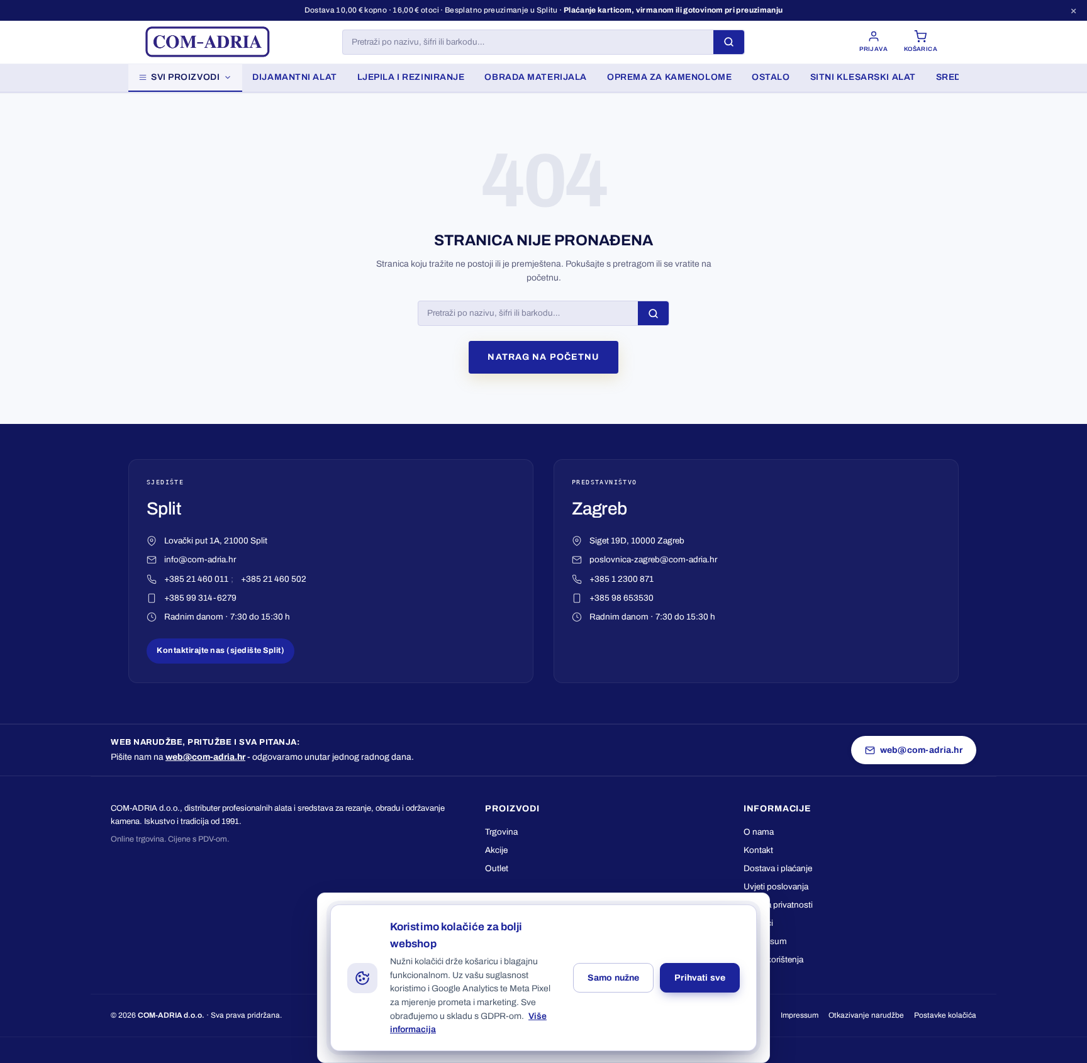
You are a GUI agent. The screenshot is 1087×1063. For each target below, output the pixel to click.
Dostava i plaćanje (778, 868)
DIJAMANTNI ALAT (294, 77)
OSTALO (770, 77)
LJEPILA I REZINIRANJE (411, 77)
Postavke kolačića (945, 1015)
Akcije (496, 850)
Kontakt (758, 850)
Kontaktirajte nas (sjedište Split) (220, 650)
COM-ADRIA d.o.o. (171, 1015)
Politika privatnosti (778, 905)
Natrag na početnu (543, 357)
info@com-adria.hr (200, 559)
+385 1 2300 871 (621, 579)
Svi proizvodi (185, 77)
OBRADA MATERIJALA (535, 77)
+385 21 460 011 (196, 579)
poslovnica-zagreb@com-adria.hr (653, 559)
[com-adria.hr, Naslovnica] (206, 42)
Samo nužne (613, 977)
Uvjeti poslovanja (776, 886)
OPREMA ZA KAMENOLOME (669, 77)
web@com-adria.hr (205, 757)
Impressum (765, 941)
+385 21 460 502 (273, 579)
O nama (759, 832)
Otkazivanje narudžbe (866, 1015)
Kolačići (758, 923)
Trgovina (501, 832)
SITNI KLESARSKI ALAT (863, 77)
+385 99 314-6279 (200, 598)
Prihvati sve (699, 977)
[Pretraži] (728, 42)
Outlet (496, 868)
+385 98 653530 (621, 598)
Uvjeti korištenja (773, 959)
